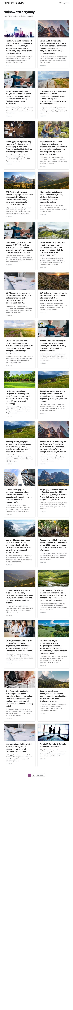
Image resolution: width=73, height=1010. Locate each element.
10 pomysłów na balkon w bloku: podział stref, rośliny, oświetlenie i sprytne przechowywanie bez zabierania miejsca (51, 197)
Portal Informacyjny (14, 3)
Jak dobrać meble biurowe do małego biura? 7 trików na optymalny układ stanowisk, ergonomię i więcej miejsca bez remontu (53, 396)
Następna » (40, 775)
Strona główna (64, 3)
